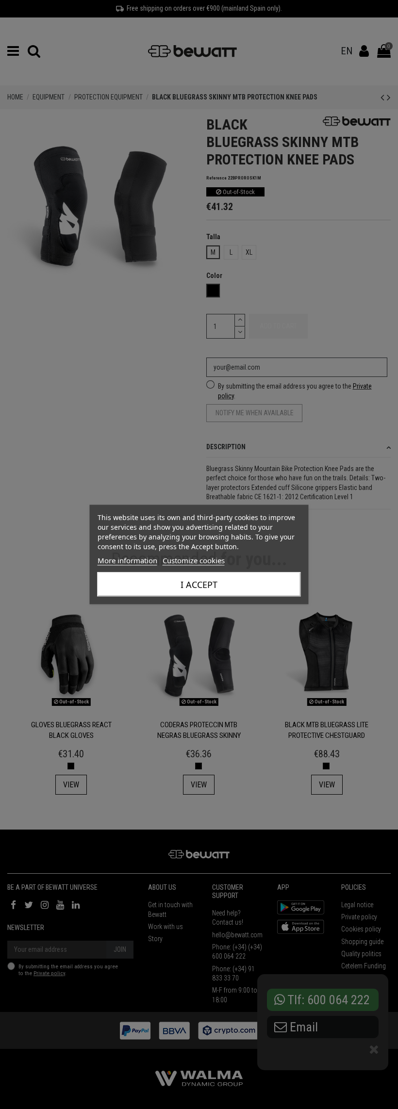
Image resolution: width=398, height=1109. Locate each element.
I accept (199, 584)
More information (127, 560)
